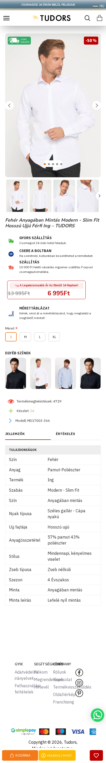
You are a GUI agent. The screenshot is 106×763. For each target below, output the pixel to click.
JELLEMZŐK (15, 434)
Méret (9, 328)
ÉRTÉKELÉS (65, 434)
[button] (9, 105)
